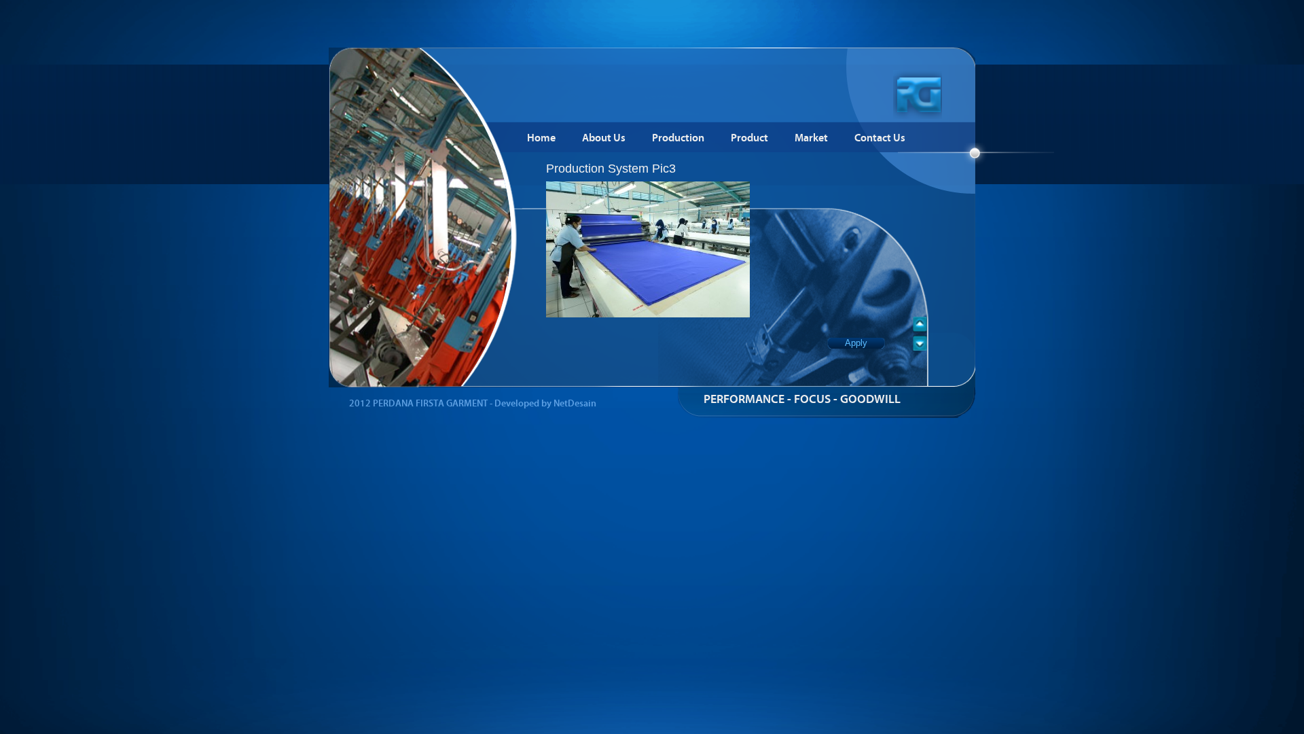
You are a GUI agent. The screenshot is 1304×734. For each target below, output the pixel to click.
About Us (604, 138)
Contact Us (879, 138)
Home (541, 138)
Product (749, 138)
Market (811, 138)
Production (678, 138)
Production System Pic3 (611, 168)
